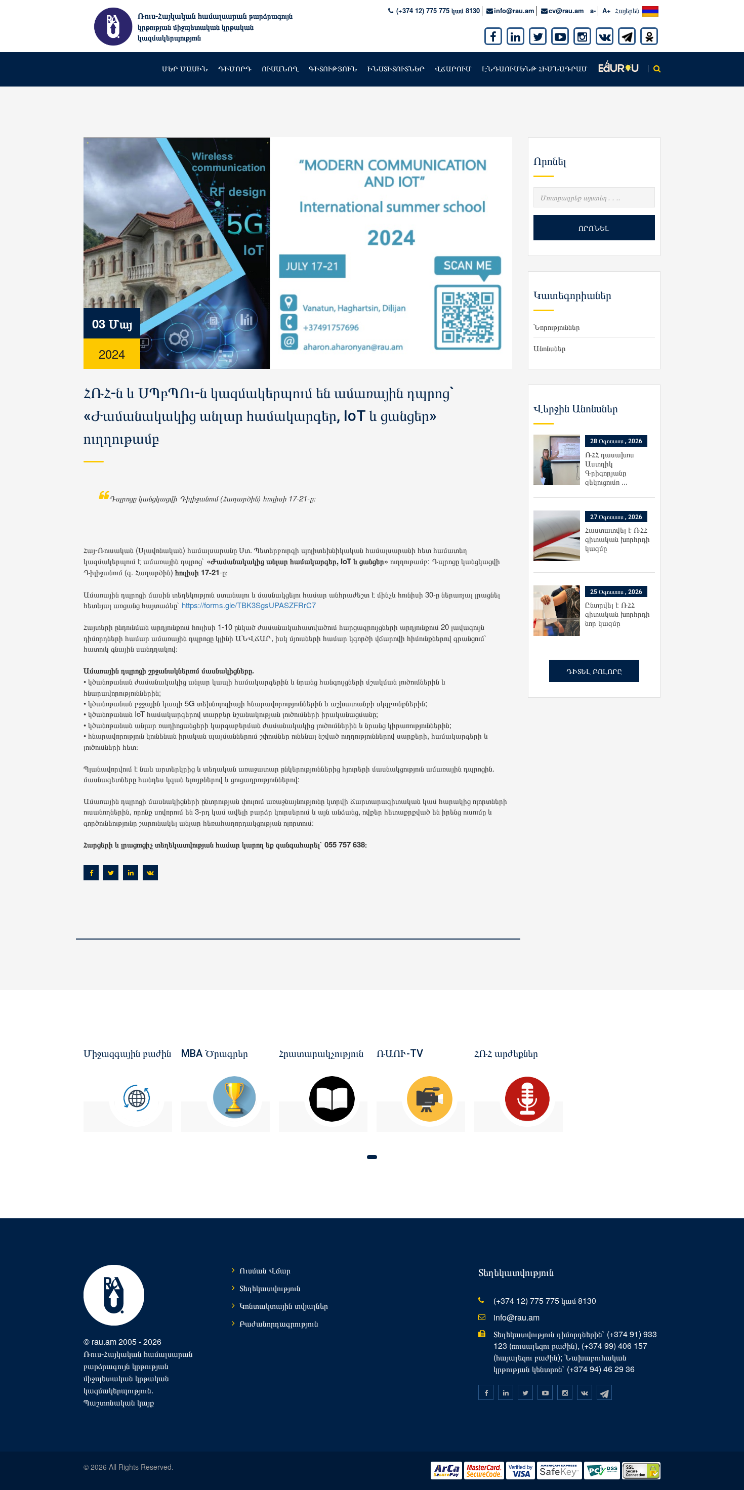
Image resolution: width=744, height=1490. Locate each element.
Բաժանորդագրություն (278, 1323)
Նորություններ (556, 326)
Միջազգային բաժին (127, 1053)
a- (593, 10)
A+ (606, 10)
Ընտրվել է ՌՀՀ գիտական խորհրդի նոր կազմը (617, 613)
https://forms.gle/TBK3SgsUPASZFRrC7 (249, 605)
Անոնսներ (549, 348)
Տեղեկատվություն (270, 1288)
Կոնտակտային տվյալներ (283, 1305)
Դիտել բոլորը (594, 671)
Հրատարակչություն (321, 1053)
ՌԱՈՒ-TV (400, 1053)
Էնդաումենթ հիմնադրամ (535, 68)
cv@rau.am (566, 10)
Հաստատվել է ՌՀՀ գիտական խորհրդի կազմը (617, 538)
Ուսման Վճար (265, 1270)
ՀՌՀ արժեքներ (506, 1053)
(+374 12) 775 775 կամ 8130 (437, 10)
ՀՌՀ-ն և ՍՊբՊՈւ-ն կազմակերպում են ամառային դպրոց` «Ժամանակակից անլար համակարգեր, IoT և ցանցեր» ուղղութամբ (269, 415)
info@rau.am (514, 10)
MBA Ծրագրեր (214, 1053)
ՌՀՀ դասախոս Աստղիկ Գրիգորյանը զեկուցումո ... (609, 468)
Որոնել (593, 228)
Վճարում (453, 68)
